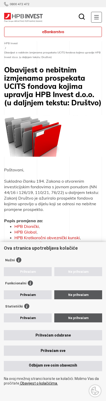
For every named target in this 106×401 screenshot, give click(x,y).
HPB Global (25, 232)
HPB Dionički (26, 226)
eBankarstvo (53, 32)
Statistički (14, 306)
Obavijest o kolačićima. (38, 383)
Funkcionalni (15, 283)
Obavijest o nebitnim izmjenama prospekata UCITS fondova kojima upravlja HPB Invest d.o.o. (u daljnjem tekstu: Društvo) (52, 55)
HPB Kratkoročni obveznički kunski (47, 237)
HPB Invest (11, 43)
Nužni (10, 260)
